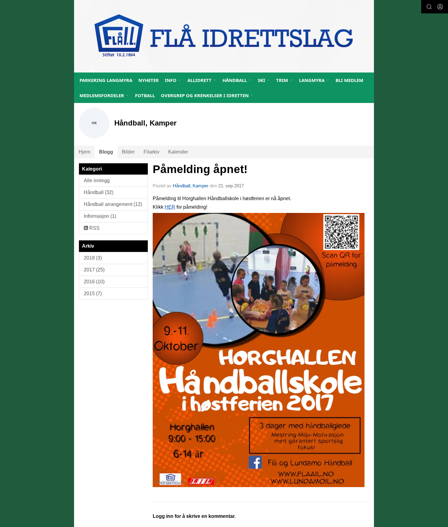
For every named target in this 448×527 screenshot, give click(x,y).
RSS (94, 228)
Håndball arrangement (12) (113, 204)
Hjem (84, 151)
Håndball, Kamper (190, 185)
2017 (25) (94, 269)
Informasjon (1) (100, 216)
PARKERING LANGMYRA (106, 80)
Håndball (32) (98, 192)
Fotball (145, 95)
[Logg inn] (440, 6)
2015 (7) (93, 293)
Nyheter (148, 80)
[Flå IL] (224, 36)
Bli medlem (349, 80)
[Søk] (429, 6)
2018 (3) (93, 257)
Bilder (128, 151)
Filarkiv (151, 151)
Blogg (106, 151)
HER (170, 207)
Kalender (178, 151)
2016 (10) (94, 281)
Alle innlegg (97, 180)
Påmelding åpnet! (200, 169)
